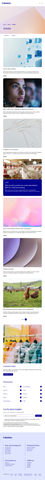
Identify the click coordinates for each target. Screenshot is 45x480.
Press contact (30, 449)
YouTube (29, 465)
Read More (6, 374)
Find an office (8, 453)
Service (13, 35)
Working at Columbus (10, 464)
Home (4, 24)
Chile (4, 386)
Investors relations (31, 447)
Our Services (8, 447)
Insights (9, 24)
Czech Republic (26, 386)
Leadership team (9, 465)
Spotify (28, 467)
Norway (25, 393)
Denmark (5, 390)
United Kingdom (6, 401)
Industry (6, 35)
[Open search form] (40, 3)
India (24, 390)
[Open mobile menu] (42, 3)
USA (24, 401)
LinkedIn (29, 464)
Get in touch (7, 452)
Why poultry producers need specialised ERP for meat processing (21, 186)
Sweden (25, 397)
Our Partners (8, 449)
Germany (5, 393)
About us (7, 462)
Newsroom (29, 450)
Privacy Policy (20, 426)
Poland (4, 397)
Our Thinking (8, 450)
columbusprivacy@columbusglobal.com (12, 423)
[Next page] (26, 319)
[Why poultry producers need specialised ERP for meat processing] (22, 169)
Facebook (29, 462)
